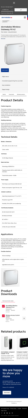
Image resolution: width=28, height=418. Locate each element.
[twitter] (4, 413)
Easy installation (6, 85)
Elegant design (5, 89)
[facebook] (1, 413)
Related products (21, 94)
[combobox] (7, 9)
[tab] (8, 301)
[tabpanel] (14, 313)
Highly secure (5, 76)
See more (3, 38)
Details (4, 94)
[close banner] (14, 3)
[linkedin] (9, 413)
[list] (14, 348)
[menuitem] (7, 17)
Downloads (11, 94)
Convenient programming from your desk (12, 81)
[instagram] (12, 413)
